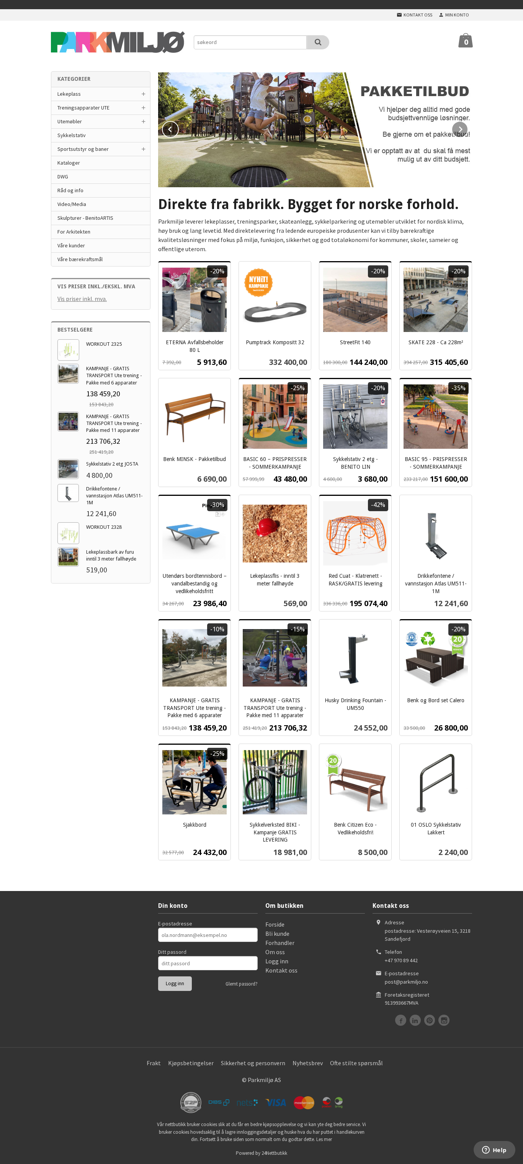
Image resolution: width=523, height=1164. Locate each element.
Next (467, 128)
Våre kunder (71, 245)
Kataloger (68, 162)
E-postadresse (175, 923)
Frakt (154, 1063)
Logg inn (276, 961)
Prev (178, 128)
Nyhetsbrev (308, 1063)
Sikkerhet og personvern (253, 1063)
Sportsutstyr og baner (83, 149)
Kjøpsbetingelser (191, 1063)
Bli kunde (277, 933)
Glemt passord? (242, 984)
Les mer (324, 1139)
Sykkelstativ (71, 135)
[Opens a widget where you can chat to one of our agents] (494, 1150)
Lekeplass (69, 93)
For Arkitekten (73, 231)
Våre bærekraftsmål (80, 259)
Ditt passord (172, 951)
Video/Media (71, 204)
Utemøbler (69, 121)
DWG (62, 176)
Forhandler (279, 943)
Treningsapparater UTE (83, 107)
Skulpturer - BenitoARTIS (85, 217)
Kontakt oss (281, 970)
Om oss (275, 952)
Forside (274, 924)
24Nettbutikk (274, 1153)
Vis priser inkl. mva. (82, 298)
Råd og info (70, 190)
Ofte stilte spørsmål (356, 1063)
